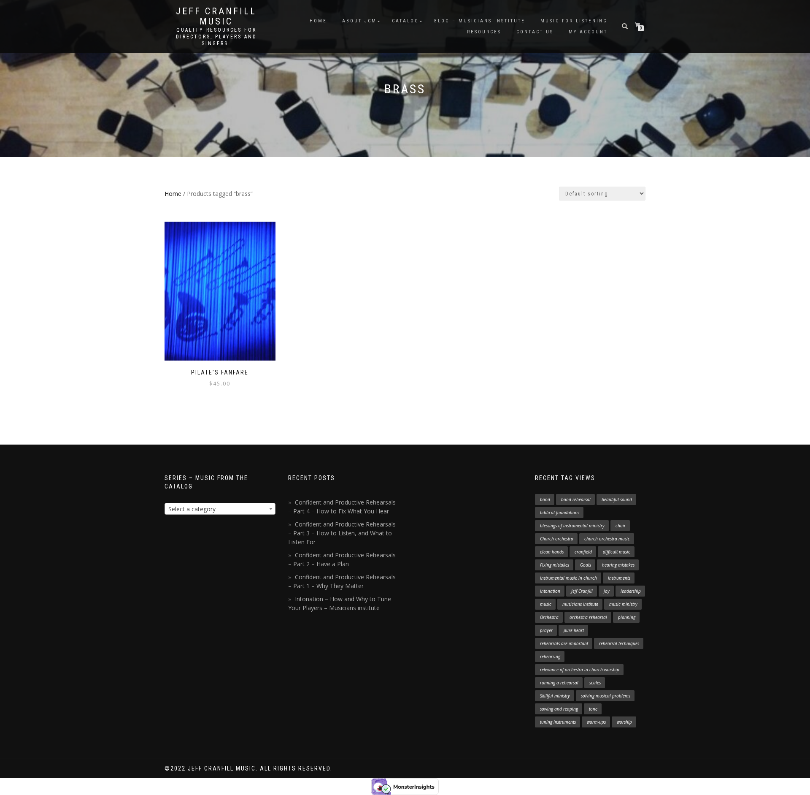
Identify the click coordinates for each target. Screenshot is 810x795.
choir (621, 526)
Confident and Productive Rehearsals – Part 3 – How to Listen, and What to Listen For (342, 533)
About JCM (359, 21)
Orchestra (549, 617)
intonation (550, 591)
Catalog (405, 21)
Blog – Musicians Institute (479, 21)
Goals (585, 565)
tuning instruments (558, 722)
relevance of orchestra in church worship (579, 670)
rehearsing (550, 656)
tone (593, 709)
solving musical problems (605, 696)
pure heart (574, 630)
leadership (631, 591)
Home (318, 21)
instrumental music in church (568, 578)
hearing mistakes (618, 565)
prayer (546, 630)
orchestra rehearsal (588, 617)
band (545, 499)
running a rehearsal (559, 683)
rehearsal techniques (619, 643)
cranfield (583, 552)
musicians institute (580, 604)
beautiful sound (617, 499)
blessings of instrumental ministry (572, 526)
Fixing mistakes (554, 565)
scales (595, 683)
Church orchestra (556, 539)
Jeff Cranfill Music (216, 16)
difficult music (616, 552)
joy (607, 591)
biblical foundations (559, 513)
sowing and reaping (559, 709)
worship (624, 722)
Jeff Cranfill (582, 591)
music (545, 604)
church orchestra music (607, 539)
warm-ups (596, 722)
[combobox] (220, 509)
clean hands (552, 552)
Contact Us (535, 32)
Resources (484, 32)
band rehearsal (576, 499)
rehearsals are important (564, 643)
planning (626, 617)
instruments (619, 578)
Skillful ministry (555, 696)
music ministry (623, 604)
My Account (588, 32)
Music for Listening (574, 21)
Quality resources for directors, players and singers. (216, 36)
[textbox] (220, 509)
